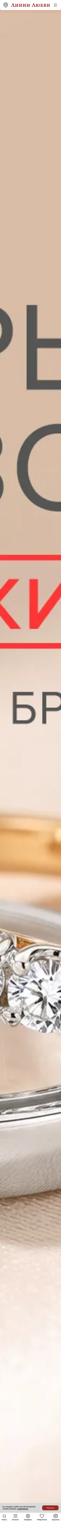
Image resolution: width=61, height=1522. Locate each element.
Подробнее (22, 1509)
